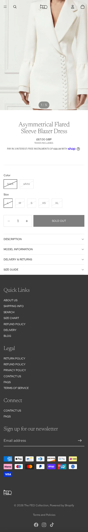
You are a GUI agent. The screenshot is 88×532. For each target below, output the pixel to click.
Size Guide (11, 269)
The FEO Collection (36, 505)
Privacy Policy (15, 370)
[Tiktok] (52, 524)
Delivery (10, 330)
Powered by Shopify (62, 505)
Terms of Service (16, 388)
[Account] (73, 7)
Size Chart (11, 318)
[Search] (15, 7)
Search (9, 312)
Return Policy (14, 358)
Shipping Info (14, 306)
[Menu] (5, 7)
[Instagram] (44, 524)
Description (13, 239)
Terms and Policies (44, 515)
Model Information (18, 249)
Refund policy (14, 324)
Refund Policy (14, 364)
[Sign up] (79, 440)
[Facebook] (36, 524)
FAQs (7, 382)
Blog (7, 336)
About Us (10, 300)
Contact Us (12, 376)
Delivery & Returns (18, 259)
